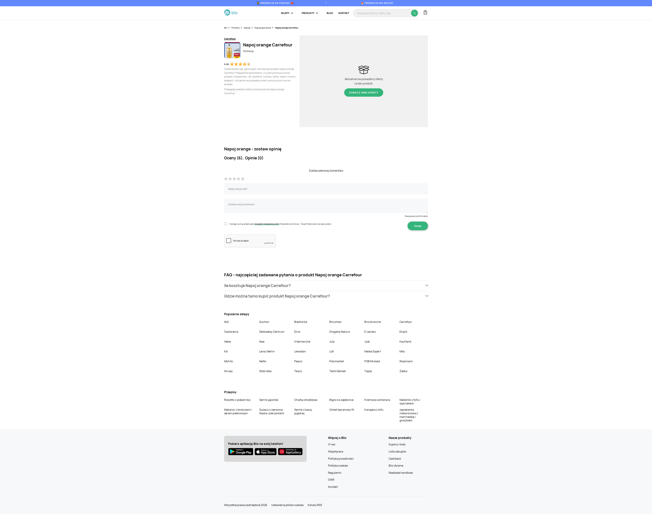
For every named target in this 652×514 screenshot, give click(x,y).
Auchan (264, 322)
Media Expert (372, 351)
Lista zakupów (397, 451)
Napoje (247, 27)
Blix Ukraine (396, 465)
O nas (331, 444)
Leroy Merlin (267, 351)
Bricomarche (372, 322)
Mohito (228, 361)
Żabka (403, 371)
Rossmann (406, 361)
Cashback (395, 458)
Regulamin (334, 473)
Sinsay (228, 371)
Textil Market (337, 371)
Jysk (367, 341)
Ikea (262, 341)
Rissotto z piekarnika (237, 400)
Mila (402, 351)
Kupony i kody (397, 444)
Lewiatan (300, 351)
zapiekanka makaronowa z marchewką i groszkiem (409, 415)
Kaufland (405, 341)
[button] (326, 285)
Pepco (298, 361)
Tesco (298, 371)
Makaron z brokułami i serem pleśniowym (238, 411)
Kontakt (343, 13)
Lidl (331, 351)
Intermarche (302, 341)
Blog (330, 13)
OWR (331, 480)
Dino (297, 332)
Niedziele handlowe (401, 473)
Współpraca (335, 451)
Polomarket (336, 361)
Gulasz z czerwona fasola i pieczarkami (271, 411)
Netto (262, 361)
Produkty (235, 27)
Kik (226, 351)
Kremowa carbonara (377, 400)
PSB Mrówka (372, 361)
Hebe (227, 341)
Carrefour (406, 322)
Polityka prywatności (341, 458)
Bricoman (335, 322)
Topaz (368, 371)
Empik (403, 332)
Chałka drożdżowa (305, 400)
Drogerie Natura (339, 332)
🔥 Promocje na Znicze (377, 3)
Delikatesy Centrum (272, 332)
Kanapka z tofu (373, 410)
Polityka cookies (338, 465)
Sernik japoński (269, 400)
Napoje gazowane (263, 27)
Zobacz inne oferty (363, 92)
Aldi (226, 322)
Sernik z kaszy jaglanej (303, 411)
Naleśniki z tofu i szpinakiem (410, 401)
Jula (332, 341)
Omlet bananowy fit (341, 410)
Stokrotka (265, 371)
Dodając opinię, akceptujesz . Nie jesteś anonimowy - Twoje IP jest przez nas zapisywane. (280, 224)
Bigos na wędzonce (341, 400)
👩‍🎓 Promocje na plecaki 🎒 (275, 3)
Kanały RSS (315, 505)
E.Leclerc (370, 332)
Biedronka (300, 322)
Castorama (231, 332)
